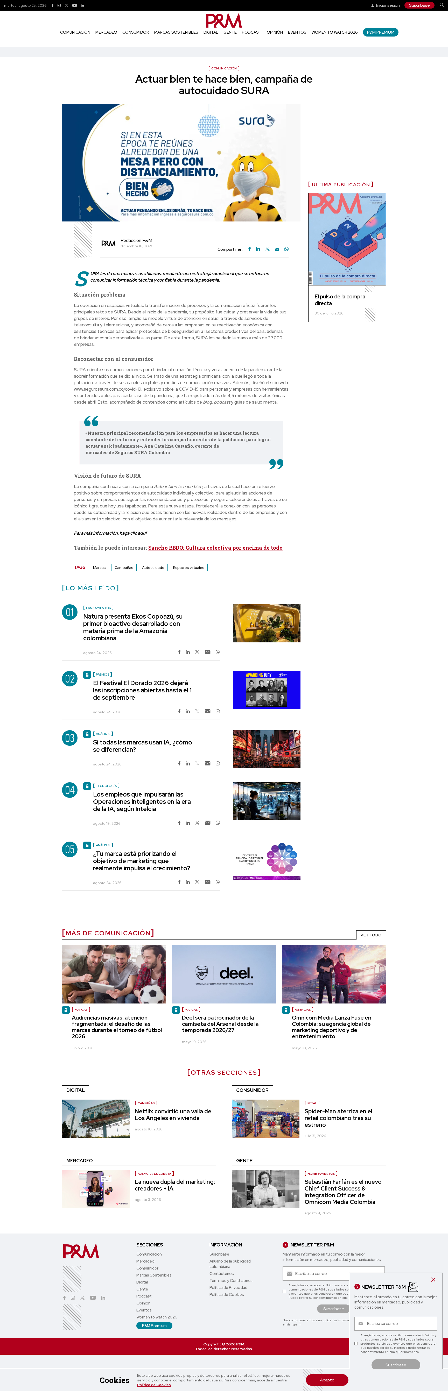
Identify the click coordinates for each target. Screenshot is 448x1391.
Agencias (303, 1010)
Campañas (124, 567)
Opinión (275, 32)
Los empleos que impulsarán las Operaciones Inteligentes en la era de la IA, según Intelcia (142, 801)
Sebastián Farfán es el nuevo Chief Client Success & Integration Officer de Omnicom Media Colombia (343, 1192)
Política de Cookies (154, 1384)
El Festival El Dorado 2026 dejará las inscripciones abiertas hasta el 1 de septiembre (142, 690)
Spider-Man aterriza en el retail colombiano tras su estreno (338, 1118)
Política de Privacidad (228, 1287)
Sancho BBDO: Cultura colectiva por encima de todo (215, 547)
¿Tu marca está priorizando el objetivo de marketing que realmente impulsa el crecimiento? (141, 861)
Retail (312, 1103)
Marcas (99, 567)
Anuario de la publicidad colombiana (230, 1264)
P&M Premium (380, 32)
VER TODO (371, 935)
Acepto (327, 1380)
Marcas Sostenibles (176, 32)
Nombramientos (321, 1174)
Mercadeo (106, 32)
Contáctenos (221, 1273)
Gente (230, 32)
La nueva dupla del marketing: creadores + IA (175, 1185)
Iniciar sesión (387, 5)
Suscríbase (419, 5)
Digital (211, 32)
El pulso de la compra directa (340, 300)
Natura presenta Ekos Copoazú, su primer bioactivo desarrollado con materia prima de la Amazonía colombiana (133, 627)
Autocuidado (153, 567)
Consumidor (135, 32)
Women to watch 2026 (335, 32)
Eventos (297, 32)
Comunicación (75, 32)
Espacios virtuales (188, 567)
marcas (81, 1010)
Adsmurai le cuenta (154, 1174)
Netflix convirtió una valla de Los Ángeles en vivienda (173, 1115)
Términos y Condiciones (231, 1280)
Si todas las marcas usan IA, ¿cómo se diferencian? (142, 746)
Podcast (252, 32)
